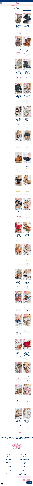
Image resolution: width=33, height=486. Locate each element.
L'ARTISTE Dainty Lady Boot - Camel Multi (18, 165)
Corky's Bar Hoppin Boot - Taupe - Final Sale (18, 49)
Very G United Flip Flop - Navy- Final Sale (18, 305)
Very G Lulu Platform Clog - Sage (27, 119)
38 (17, 217)
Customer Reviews (8, 459)
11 (18, 149)
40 (20, 169)
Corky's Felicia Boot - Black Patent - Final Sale (27, 72)
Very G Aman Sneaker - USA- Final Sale (18, 328)
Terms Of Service (8, 466)
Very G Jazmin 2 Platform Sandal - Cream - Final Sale (27, 258)
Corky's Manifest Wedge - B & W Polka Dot (18, 189)
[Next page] (25, 432)
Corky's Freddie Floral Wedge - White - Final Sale (18, 352)
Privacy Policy (8, 465)
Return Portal (8, 462)
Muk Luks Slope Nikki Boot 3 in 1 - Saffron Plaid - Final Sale (27, 50)
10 (20, 53)
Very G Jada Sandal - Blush (27, 397)
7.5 (19, 146)
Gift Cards (24, 460)
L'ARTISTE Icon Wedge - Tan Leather (18, 398)
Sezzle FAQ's (24, 466)
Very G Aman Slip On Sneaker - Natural (27, 421)
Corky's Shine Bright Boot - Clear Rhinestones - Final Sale (18, 73)
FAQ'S (8, 463)
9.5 (17, 33)
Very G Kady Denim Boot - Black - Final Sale (18, 96)
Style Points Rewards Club (24, 459)
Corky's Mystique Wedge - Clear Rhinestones (27, 189)
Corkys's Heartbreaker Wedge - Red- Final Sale (18, 236)
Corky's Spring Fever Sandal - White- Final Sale (27, 328)
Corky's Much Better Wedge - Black (27, 165)
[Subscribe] (30, 476)
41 (26, 239)
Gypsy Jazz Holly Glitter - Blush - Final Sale (27, 96)
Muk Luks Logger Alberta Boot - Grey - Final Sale (18, 26)
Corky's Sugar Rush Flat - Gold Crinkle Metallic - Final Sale (18, 376)
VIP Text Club (24, 465)
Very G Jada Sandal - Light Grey (27, 375)
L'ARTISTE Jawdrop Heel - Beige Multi (18, 282)
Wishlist (24, 463)
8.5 (16, 426)
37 (16, 217)
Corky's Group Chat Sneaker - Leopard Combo (18, 119)
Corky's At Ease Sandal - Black (27, 143)
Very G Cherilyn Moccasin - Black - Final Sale (27, 26)
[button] (29, 3)
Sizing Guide (24, 462)
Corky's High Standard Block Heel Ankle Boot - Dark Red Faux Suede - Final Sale (27, 353)
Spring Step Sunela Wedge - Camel (27, 235)
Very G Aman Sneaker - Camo (18, 143)
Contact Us (8, 456)
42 (27, 239)
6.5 (26, 100)
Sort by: (21, 11)
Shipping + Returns (8, 460)
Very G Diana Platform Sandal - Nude (18, 421)
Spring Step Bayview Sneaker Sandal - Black (18, 212)
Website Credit (23, 484)
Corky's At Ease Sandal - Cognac (18, 257)
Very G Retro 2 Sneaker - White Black (27, 282)
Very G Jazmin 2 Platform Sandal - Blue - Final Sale (27, 305)
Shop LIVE (24, 456)
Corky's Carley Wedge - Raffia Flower (27, 212)
